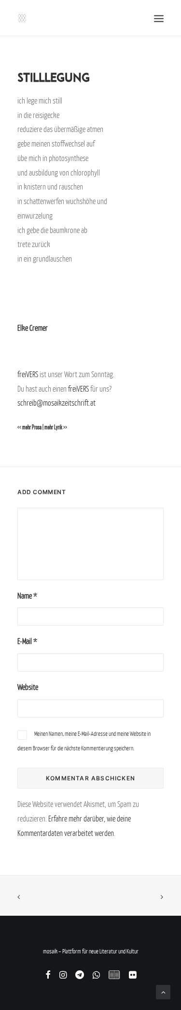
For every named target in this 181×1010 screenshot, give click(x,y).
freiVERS (27, 374)
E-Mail (27, 641)
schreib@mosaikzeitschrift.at (56, 403)
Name (27, 595)
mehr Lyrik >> (55, 427)
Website (27, 687)
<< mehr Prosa (29, 427)
